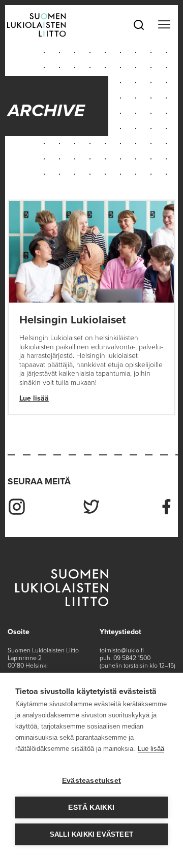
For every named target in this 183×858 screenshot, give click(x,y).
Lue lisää (34, 398)
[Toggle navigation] (164, 24)
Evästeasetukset (91, 780)
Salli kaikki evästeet (91, 834)
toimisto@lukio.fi (122, 650)
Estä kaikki (91, 807)
